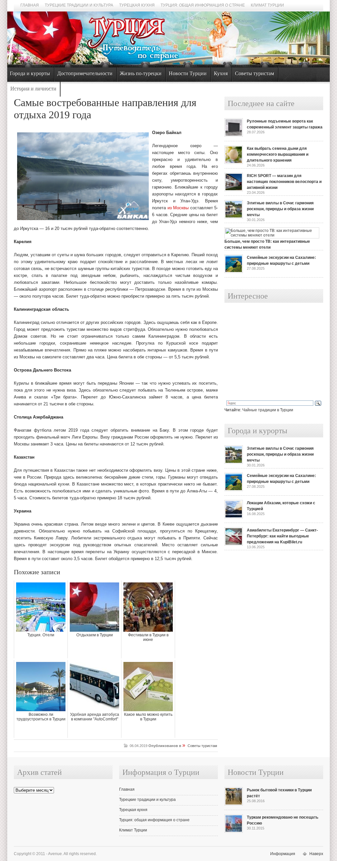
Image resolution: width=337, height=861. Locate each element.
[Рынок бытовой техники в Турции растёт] (233, 804)
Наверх (316, 853)
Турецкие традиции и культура (79, 5)
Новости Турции (188, 73)
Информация (282, 853)
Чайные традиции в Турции (267, 410)
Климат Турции (267, 5)
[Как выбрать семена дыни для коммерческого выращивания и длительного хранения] (233, 162)
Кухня (221, 73)
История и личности (33, 88)
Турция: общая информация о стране (203, 5)
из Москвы (178, 207)
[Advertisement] (266, 352)
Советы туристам (254, 73)
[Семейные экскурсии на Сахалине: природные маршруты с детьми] (233, 271)
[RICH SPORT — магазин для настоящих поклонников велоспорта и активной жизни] (233, 190)
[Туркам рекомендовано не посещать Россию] (233, 831)
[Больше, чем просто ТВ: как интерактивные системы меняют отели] (271, 235)
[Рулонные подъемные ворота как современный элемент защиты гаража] (233, 135)
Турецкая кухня (137, 5)
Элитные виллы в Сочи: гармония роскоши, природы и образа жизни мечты (280, 209)
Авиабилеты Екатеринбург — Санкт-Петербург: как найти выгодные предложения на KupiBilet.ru (282, 536)
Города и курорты (30, 73)
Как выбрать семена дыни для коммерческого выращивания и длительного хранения (277, 154)
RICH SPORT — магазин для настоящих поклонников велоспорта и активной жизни (284, 181)
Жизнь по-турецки (141, 73)
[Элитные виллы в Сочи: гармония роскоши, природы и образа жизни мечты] (233, 217)
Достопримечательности (85, 73)
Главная (29, 5)
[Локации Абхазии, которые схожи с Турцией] (233, 517)
